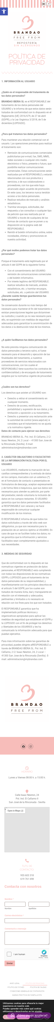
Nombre (8, 908)
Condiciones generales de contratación (27, 991)
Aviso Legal (15, 983)
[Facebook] (23, 746)
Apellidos (32, 908)
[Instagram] (30, 746)
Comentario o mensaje (15, 928)
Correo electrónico (14, 915)
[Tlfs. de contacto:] (27, 860)
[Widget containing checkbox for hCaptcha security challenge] (27, 954)
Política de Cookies (16, 987)
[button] (4, 11)
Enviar (10, 963)
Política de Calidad (38, 987)
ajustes (38, 1011)
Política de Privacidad (35, 983)
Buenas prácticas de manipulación (27, 995)
